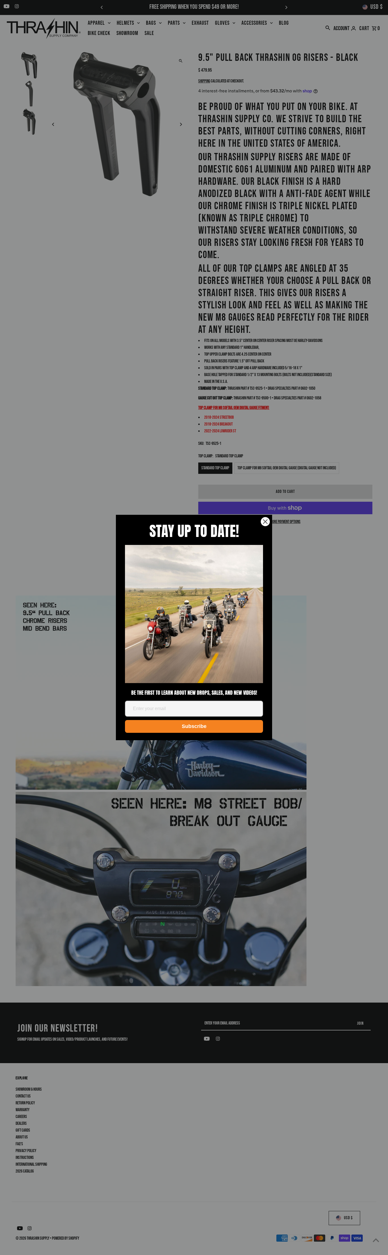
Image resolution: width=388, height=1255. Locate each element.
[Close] (265, 521)
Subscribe (194, 726)
